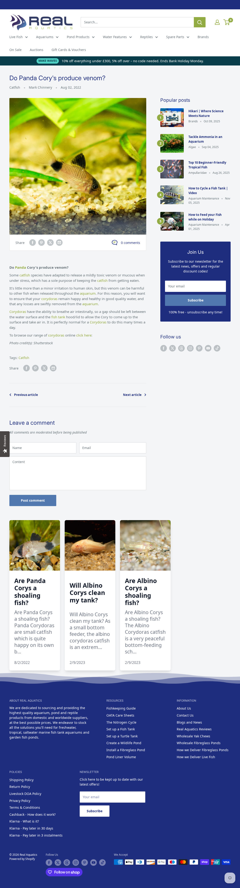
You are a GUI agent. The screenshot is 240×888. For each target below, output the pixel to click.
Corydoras (18, 311)
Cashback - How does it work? (32, 814)
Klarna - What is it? (24, 821)
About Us (184, 708)
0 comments (130, 242)
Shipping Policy (21, 780)
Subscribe (195, 300)
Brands (203, 37)
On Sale (15, 49)
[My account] (217, 22)
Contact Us (185, 715)
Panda (20, 267)
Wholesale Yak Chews (193, 736)
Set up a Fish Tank (120, 729)
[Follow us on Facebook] (163, 348)
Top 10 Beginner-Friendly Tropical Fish (207, 164)
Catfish (14, 87)
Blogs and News (189, 722)
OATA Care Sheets (120, 715)
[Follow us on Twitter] (172, 348)
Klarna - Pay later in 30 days (31, 828)
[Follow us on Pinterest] (199, 348)
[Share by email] (59, 242)
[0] (227, 22)
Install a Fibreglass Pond (125, 750)
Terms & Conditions (24, 807)
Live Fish (16, 37)
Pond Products (78, 37)
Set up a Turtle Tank (122, 736)
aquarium (88, 293)
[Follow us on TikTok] (217, 348)
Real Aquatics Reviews (194, 729)
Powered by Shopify (22, 859)
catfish (25, 275)
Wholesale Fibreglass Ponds (199, 743)
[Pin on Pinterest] (41, 242)
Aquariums (44, 37)
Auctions (36, 49)
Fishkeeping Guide (121, 708)
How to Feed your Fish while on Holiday (205, 217)
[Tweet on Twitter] (50, 242)
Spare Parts (175, 37)
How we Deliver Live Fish (196, 757)
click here (83, 335)
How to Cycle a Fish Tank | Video (208, 190)
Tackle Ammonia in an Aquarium (205, 139)
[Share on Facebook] (32, 242)
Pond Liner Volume (121, 757)
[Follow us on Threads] (181, 348)
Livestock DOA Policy (25, 793)
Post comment (33, 500)
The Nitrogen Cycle (121, 722)
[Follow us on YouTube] (208, 348)
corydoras (49, 298)
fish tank (58, 317)
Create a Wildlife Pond (123, 743)
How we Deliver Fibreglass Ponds (203, 750)
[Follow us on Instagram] (190, 348)
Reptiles (146, 37)
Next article (132, 395)
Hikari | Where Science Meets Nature (206, 113)
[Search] (200, 22)
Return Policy (19, 786)
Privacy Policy (19, 800)
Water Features (115, 37)
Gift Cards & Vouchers (69, 49)
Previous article (26, 395)
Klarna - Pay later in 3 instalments (36, 835)
